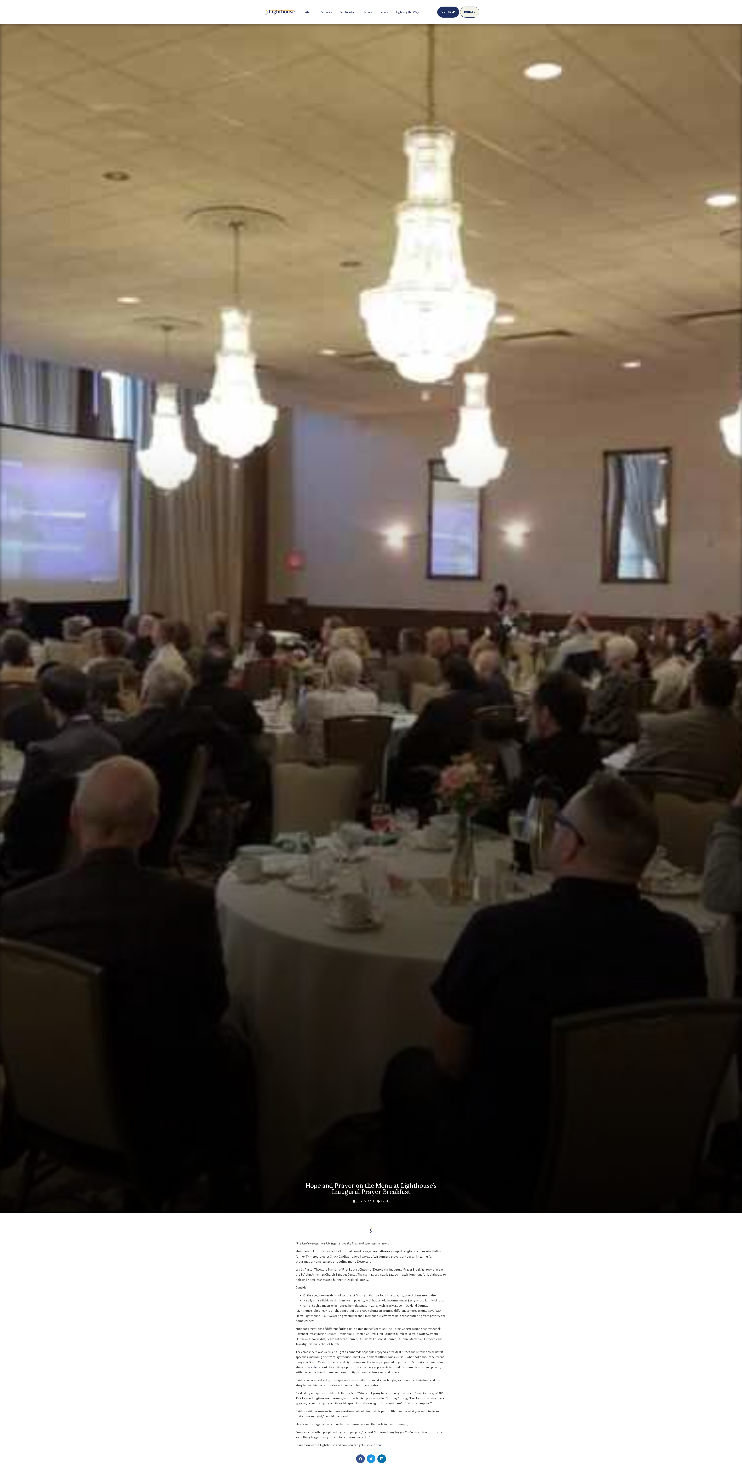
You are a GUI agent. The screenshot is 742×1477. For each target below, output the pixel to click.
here (379, 1445)
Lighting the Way (407, 12)
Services (326, 12)
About (309, 12)
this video (311, 1367)
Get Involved (348, 12)
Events (384, 12)
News (368, 12)
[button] (360, 1458)
